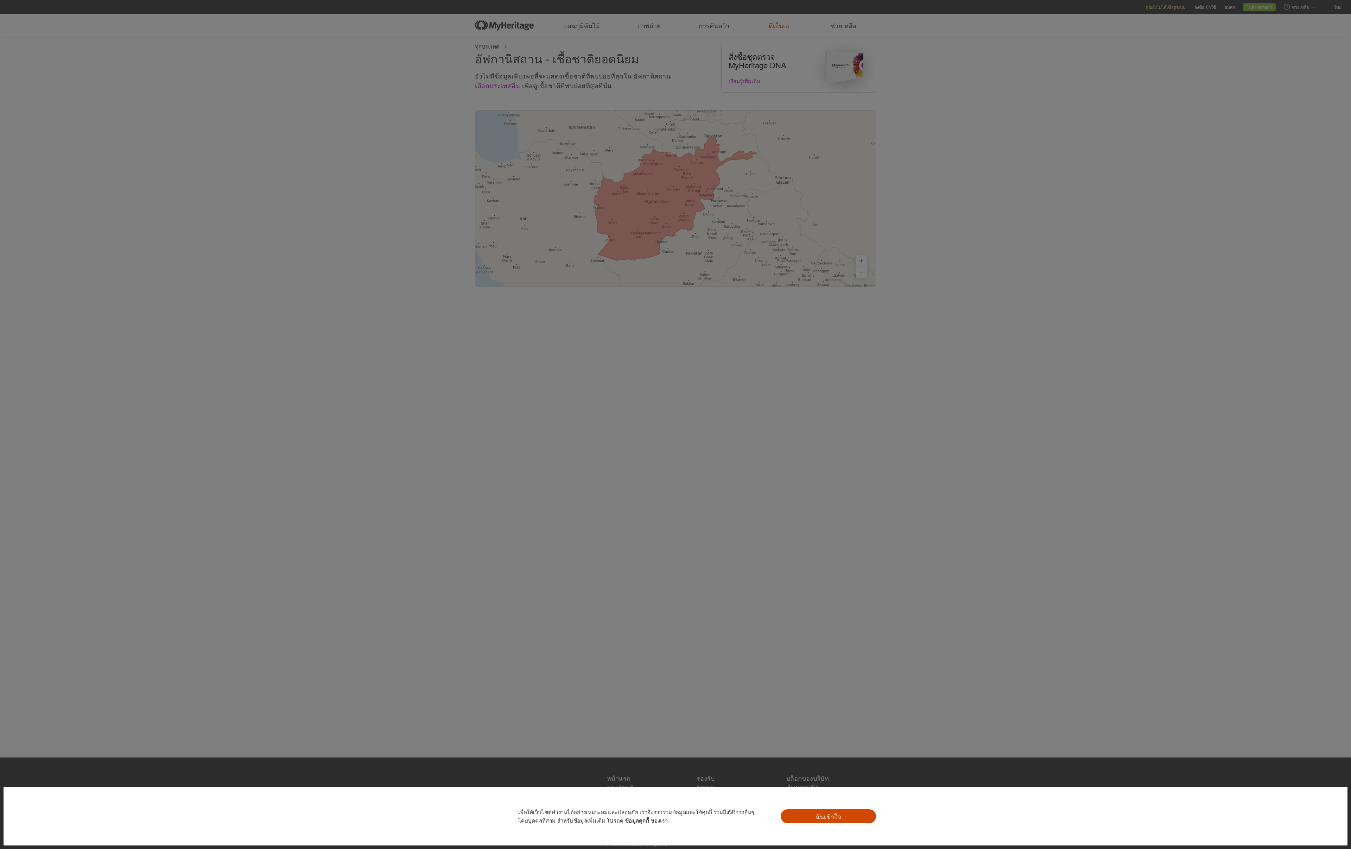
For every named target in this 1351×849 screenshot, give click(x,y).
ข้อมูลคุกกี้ (637, 820)
